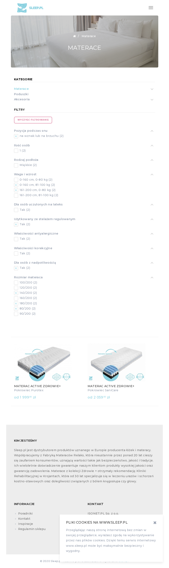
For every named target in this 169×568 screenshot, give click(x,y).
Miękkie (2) (28, 165)
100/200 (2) (28, 282)
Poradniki (25, 513)
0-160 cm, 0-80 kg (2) (36, 179)
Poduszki (21, 94)
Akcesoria (22, 99)
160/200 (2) (28, 298)
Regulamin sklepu (32, 529)
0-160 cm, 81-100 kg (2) (37, 185)
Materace (21, 89)
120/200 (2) (28, 287)
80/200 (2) (27, 308)
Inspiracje (25, 524)
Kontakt (24, 519)
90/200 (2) (27, 313)
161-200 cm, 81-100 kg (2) (38, 195)
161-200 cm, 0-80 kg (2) (37, 190)
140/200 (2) (28, 293)
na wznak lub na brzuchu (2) (41, 136)
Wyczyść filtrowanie (33, 120)
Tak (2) (24, 210)
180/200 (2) (28, 303)
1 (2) (22, 150)
